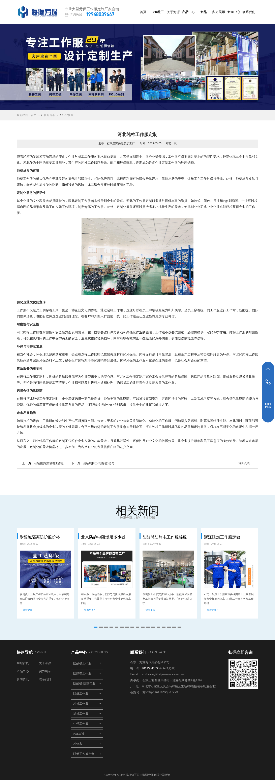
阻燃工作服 (80, 693)
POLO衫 (78, 733)
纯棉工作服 (80, 703)
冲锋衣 (77, 743)
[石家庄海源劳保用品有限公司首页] (39, 12)
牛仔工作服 (80, 723)
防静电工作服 (82, 673)
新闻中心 (233, 12)
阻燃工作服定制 (83, 753)
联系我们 (248, 12)
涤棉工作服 (80, 713)
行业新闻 (67, 115)
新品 (203, 12)
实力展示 (218, 12)
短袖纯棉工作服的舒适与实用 (101, 463)
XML (175, 692)
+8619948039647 (153, 668)
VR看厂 (158, 12)
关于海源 (173, 12)
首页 (143, 12)
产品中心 (188, 12)
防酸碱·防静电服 (84, 683)
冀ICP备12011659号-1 (157, 692)
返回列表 (244, 463)
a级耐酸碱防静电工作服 (49, 463)
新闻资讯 (49, 115)
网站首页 (23, 663)
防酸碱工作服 (82, 663)
